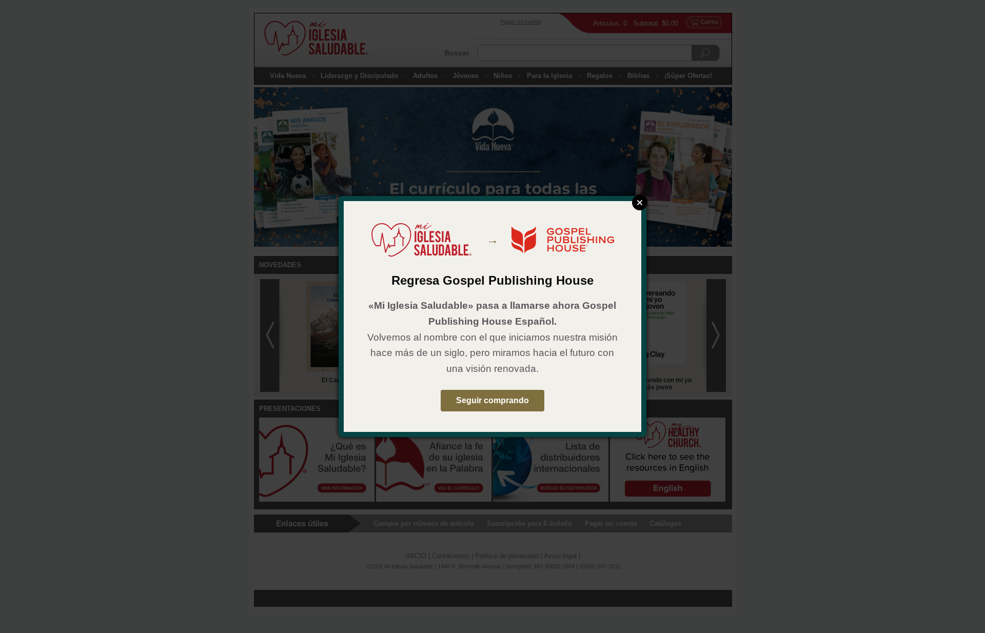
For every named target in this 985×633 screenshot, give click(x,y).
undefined (639, 202)
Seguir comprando (492, 400)
